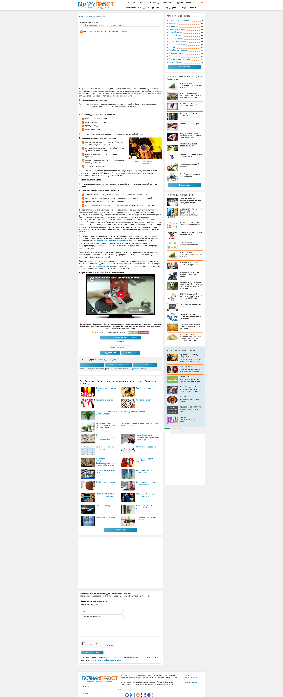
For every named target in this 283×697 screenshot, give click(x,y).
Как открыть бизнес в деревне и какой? (188, 145)
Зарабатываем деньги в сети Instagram (190, 175)
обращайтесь (135, 369)
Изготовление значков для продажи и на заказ (104, 25)
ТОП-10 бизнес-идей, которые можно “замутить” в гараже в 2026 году (191, 95)
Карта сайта (85, 693)
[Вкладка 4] (180, 431)
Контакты (187, 675)
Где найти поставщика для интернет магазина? (191, 155)
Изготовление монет (144, 388)
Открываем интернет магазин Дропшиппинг (189, 243)
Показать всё (184, 67)
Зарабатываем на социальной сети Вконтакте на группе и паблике (191, 201)
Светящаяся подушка (104, 506)
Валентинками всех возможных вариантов (114, 241)
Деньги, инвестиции (177, 44)
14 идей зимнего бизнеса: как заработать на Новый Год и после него (190, 136)
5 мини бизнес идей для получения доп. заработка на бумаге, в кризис (147, 437)
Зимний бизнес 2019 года (179, 59)
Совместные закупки (104, 400)
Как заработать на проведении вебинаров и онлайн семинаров (190, 316)
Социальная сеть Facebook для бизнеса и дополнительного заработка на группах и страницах (184, 213)
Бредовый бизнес (176, 35)
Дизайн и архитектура (178, 50)
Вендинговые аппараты (178, 41)
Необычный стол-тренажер (107, 482)
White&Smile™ (186, 367)
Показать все (184, 185)
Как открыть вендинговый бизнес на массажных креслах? (190, 275)
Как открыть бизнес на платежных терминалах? (190, 264)
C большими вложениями (179, 20)
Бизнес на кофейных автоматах (188, 115)
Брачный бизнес (175, 32)
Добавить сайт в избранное (119, 365)
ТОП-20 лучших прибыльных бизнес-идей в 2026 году (191, 85)
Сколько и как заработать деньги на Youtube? (190, 305)
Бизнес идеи (155, 3)
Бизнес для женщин (177, 29)
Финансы (143, 3)
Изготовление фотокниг (145, 400)
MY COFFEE (185, 397)
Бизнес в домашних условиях (133, 412)
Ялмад (182, 417)
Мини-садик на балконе (105, 517)
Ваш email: (120, 342)
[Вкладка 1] (167, 431)
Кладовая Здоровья (188, 387)
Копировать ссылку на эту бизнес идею (120, 337)
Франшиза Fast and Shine (190, 407)
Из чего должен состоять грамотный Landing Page (190, 223)
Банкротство (153, 8)
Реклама (193, 8)
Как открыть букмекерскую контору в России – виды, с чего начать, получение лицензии (191, 286)
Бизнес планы (191, 3)
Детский (172, 47)
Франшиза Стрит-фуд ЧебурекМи (189, 356)
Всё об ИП (132, 3)
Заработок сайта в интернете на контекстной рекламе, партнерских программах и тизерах (190, 337)
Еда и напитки (174, 56)
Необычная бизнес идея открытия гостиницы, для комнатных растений (106, 425)
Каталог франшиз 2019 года (133, 8)
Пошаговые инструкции (173, 3)
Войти (201, 2)
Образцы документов (170, 8)
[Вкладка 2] (173, 431)
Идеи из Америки (176, 62)
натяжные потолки (101, 266)
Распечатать (145, 365)
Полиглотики (185, 377)
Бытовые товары (176, 38)
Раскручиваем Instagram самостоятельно (190, 104)
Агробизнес (173, 26)
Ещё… (184, 8)
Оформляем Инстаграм (189, 124)
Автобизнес (173, 23)
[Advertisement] (120, 60)
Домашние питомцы (177, 53)
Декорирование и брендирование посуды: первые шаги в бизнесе (105, 437)
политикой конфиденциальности (107, 660)
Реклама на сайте (190, 677)
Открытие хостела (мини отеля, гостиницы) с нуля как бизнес (190, 326)
